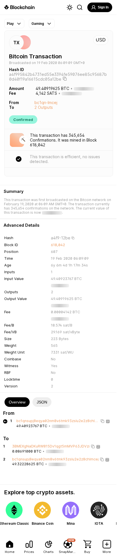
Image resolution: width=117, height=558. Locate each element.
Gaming (37, 23)
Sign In (103, 7)
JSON (42, 402)
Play (10, 23)
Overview (17, 402)
